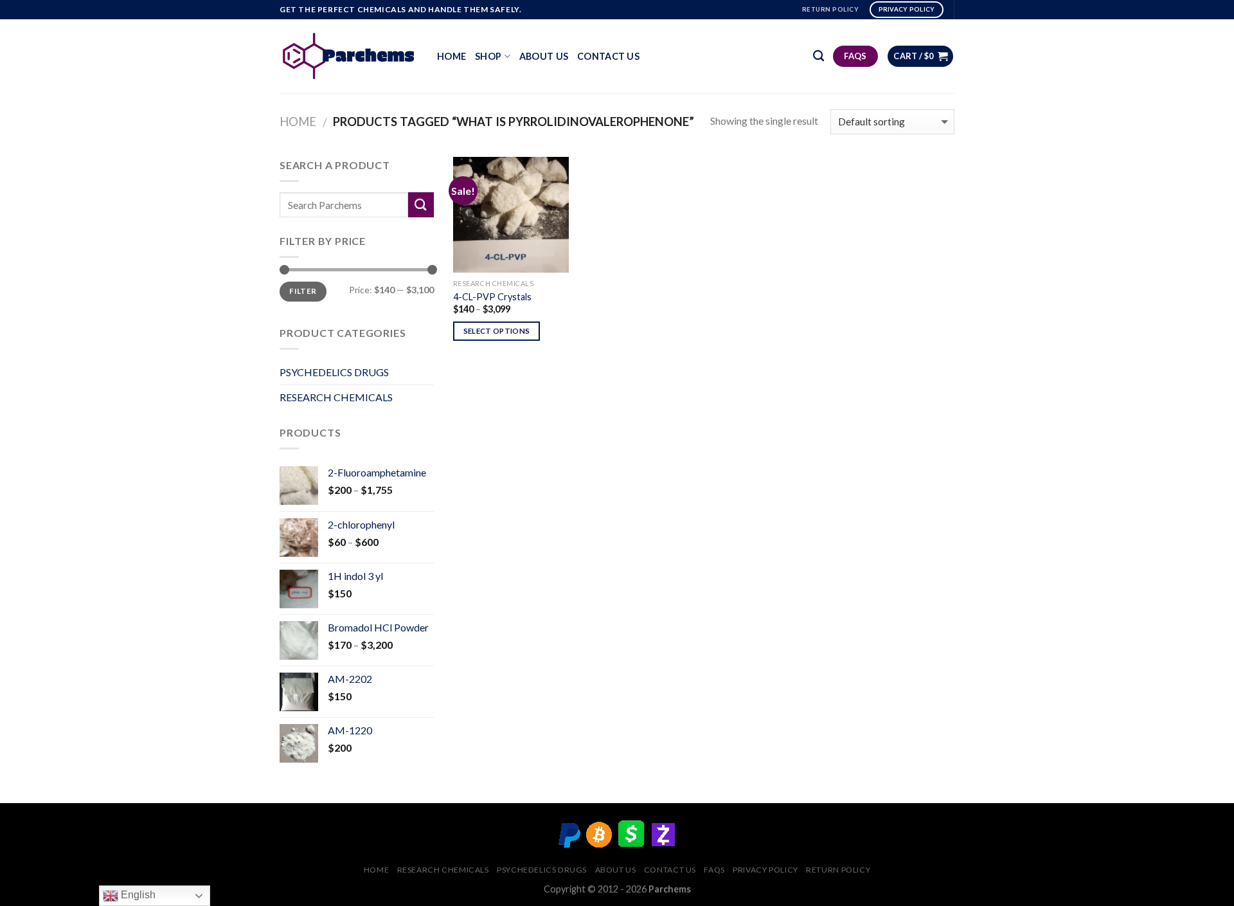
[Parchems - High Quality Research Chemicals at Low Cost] (349, 56)
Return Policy (838, 869)
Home (451, 56)
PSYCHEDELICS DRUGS (334, 372)
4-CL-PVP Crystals (492, 296)
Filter (302, 291)
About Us (543, 56)
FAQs (714, 869)
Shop (488, 56)
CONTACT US (608, 56)
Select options (496, 331)
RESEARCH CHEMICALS (336, 397)
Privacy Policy (765, 869)
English (137, 894)
